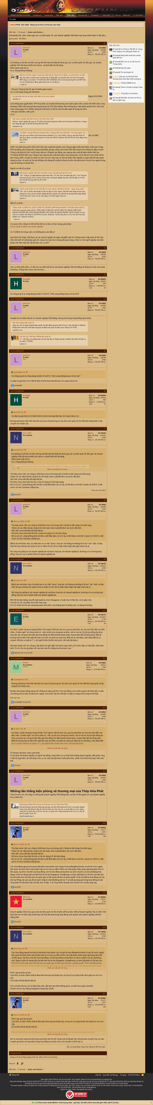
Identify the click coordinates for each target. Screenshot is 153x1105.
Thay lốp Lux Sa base (126, 93)
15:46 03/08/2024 (17, 275)
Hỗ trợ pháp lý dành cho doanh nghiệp (26, 227)
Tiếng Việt (15, 1075)
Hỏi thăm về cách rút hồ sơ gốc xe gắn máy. (127, 99)
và (23, 653)
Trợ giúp (123, 1075)
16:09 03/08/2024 (17, 658)
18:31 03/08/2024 (17, 994)
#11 (104, 658)
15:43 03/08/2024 (17, 43)
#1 (105, 43)
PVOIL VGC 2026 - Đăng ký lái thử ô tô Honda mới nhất (38, 25)
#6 (105, 391)
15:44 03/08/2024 (17, 248)
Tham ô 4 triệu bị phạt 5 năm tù (128, 88)
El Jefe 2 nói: (18, 729)
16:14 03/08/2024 (17, 708)
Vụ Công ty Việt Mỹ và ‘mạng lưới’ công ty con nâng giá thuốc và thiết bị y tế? (127, 50)
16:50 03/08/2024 (17, 893)
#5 (105, 351)
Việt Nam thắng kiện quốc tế (23, 323)
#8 (105, 500)
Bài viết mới (114, 45)
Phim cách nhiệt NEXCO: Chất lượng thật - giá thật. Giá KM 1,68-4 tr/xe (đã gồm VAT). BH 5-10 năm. (78, 1103)
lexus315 (14, 39)
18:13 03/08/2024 (17, 927)
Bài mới (59, 15)
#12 (104, 708)
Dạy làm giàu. (122, 68)
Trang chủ (49, 15)
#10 (104, 610)
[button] (64, 15)
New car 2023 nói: (20, 521)
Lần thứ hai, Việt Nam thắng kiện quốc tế (35, 336)
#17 (104, 994)
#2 (105, 248)
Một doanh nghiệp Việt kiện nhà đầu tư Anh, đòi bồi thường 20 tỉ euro (46, 173)
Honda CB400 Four (125, 83)
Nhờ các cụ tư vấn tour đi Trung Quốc (126, 63)
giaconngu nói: (19, 948)
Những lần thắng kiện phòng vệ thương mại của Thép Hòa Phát (44, 804)
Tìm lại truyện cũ (123, 72)
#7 (105, 429)
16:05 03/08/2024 (17, 610)
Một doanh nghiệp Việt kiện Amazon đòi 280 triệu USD (33, 119)
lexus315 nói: (19, 412)
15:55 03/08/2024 (17, 429)
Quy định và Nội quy (110, 1075)
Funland (94, 15)
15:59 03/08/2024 (17, 500)
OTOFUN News (134, 1075)
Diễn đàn (70, 15)
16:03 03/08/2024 (17, 559)
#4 (105, 299)
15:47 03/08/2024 (17, 299)
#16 (104, 927)
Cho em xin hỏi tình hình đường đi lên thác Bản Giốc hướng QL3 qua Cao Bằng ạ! (128, 78)
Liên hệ (98, 1075)
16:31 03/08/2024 (17, 823)
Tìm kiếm (12, 19)
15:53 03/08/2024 (17, 391)
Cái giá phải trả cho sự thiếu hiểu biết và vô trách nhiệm (33, 96)
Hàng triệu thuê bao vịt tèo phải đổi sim (127, 56)
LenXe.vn (37, 15)
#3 (105, 275)
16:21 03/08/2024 (17, 771)
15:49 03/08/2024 (17, 351)
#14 (104, 823)
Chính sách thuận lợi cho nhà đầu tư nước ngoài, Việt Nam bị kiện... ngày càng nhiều (52, 189)
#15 (104, 893)
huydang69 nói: (19, 372)
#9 (105, 559)
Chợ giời (106, 15)
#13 (104, 771)
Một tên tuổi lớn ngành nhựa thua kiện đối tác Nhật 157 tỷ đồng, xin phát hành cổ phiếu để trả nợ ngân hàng (61, 75)
